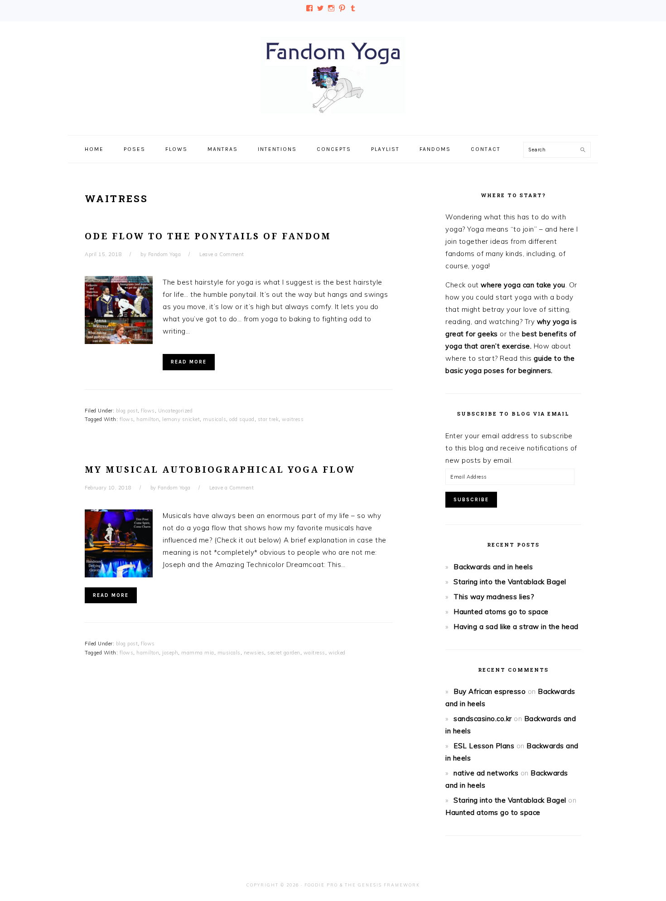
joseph (170, 652)
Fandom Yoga (333, 75)
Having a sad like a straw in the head (516, 626)
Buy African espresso (490, 691)
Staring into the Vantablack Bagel (510, 581)
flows (148, 410)
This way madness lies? (494, 596)
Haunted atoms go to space (501, 611)
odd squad (242, 419)
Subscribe (471, 500)
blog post (127, 410)
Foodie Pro (321, 884)
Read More (189, 362)
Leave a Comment (221, 254)
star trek (268, 419)
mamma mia (197, 652)
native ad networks (486, 773)
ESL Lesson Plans (484, 745)
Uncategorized (175, 410)
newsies (254, 652)
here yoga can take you (526, 285)
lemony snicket (181, 419)
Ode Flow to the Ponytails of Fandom (208, 236)
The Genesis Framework (382, 884)
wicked (337, 652)
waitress (293, 419)
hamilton (147, 419)
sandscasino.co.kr (483, 718)
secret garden (283, 652)
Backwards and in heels (493, 566)
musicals (214, 419)
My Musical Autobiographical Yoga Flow (220, 470)
